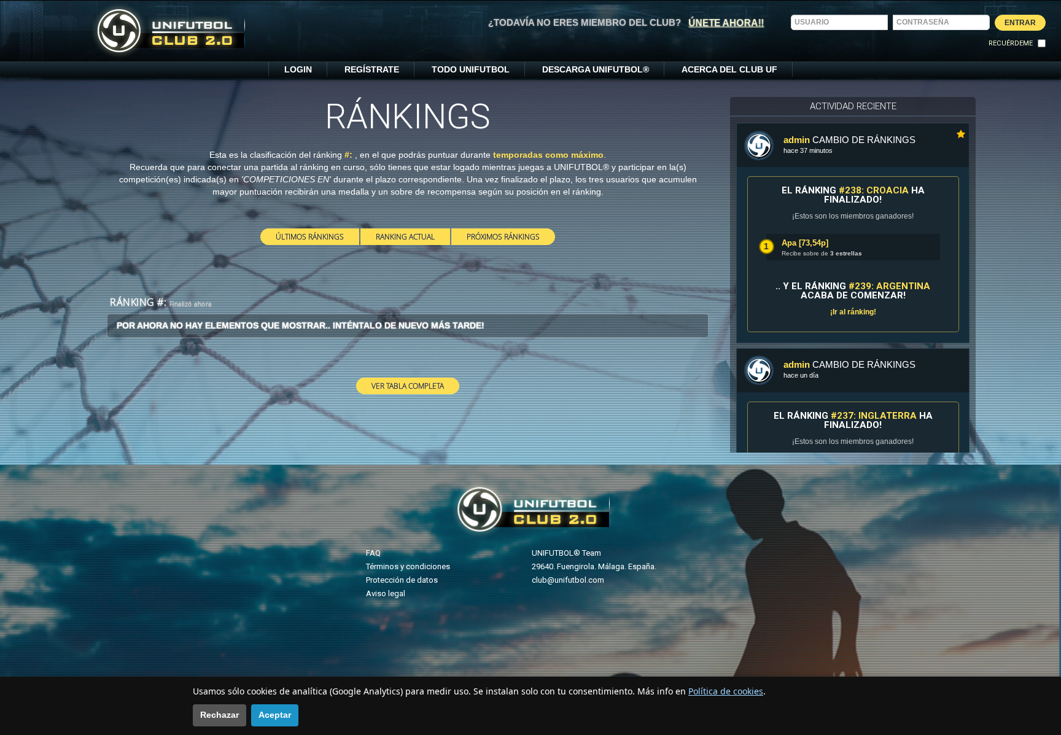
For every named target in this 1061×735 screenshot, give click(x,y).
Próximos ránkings (503, 236)
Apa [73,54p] (805, 242)
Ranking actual (405, 236)
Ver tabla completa (407, 386)
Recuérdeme (1011, 43)
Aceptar (274, 715)
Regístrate (371, 69)
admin (796, 139)
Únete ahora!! (726, 22)
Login (298, 69)
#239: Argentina (889, 286)
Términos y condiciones (408, 566)
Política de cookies (725, 691)
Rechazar (219, 715)
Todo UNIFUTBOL (471, 69)
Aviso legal (385, 593)
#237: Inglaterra (874, 415)
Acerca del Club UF (729, 69)
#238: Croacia (874, 190)
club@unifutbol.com (568, 580)
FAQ (373, 553)
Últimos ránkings (310, 236)
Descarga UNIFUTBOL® (595, 69)
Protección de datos (402, 580)
